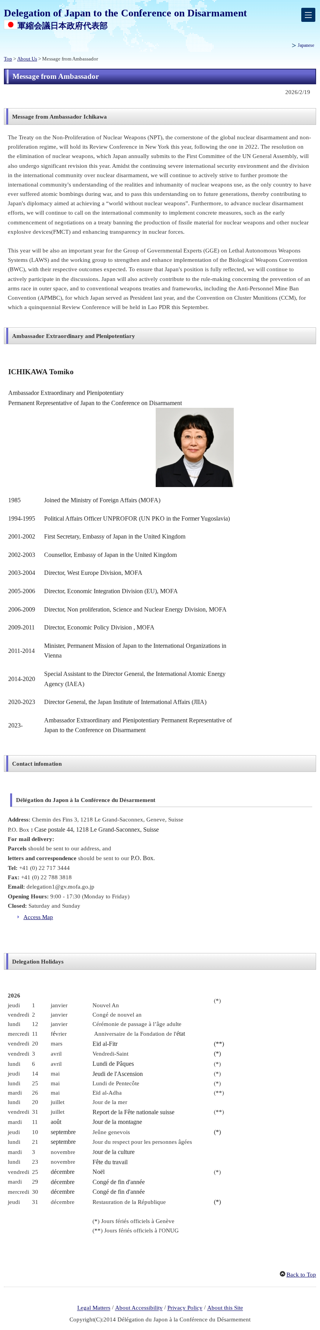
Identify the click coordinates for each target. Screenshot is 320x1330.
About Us (27, 59)
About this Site (225, 1308)
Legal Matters (93, 1308)
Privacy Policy (185, 1308)
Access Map (38, 917)
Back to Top (301, 1274)
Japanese (306, 45)
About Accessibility (139, 1308)
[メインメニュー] (308, 15)
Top (8, 59)
